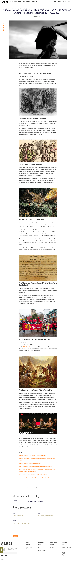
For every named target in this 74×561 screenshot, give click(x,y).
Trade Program (29, 547)
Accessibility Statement (66, 547)
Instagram (52, 544)
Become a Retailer (29, 548)
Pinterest (52, 545)
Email (39, 513)
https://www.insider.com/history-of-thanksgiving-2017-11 (30, 463)
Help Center (40, 545)
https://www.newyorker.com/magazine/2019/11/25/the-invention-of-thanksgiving (34, 477)
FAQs (39, 547)
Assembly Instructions (42, 550)
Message (14, 520)
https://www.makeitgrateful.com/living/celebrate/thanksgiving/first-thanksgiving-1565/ (36, 480)
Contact (39, 544)
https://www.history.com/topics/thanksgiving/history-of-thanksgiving (32, 455)
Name (14, 513)
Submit (15, 536)
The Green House (29, 545)
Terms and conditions (66, 545)
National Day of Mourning (28, 346)
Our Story (28, 544)
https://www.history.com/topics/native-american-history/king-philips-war (33, 474)
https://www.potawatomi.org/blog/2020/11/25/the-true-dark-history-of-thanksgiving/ (35, 466)
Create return (40, 548)
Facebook (52, 547)
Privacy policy (64, 544)
